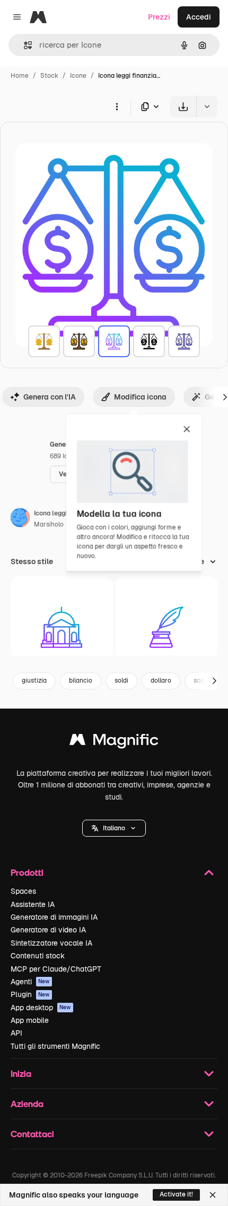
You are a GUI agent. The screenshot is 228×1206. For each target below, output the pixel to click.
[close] (186, 429)
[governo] (62, 627)
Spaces (23, 891)
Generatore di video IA (48, 930)
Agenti (30, 981)
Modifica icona (140, 397)
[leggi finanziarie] (44, 341)
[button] (114, 828)
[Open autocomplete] (23, 45)
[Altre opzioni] (116, 106)
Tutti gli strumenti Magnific (55, 1046)
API (16, 1033)
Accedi (198, 17)
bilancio (80, 680)
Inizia (21, 1073)
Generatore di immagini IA (54, 917)
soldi (121, 680)
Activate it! (176, 1194)
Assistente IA (33, 904)
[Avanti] (214, 681)
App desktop (41, 1007)
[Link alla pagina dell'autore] (20, 519)
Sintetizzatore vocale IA (51, 943)
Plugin (30, 994)
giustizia (34, 680)
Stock (49, 75)
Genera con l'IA (49, 397)
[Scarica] (183, 106)
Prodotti (27, 872)
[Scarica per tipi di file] (150, 106)
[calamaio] (167, 627)
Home (20, 75)
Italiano (114, 828)
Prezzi (159, 17)
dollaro (161, 680)
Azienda (27, 1103)
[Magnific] (114, 742)
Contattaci (32, 1133)
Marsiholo (49, 524)
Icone (78, 75)
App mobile (30, 1020)
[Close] (212, 1195)
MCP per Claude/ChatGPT (56, 969)
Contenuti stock (38, 955)
